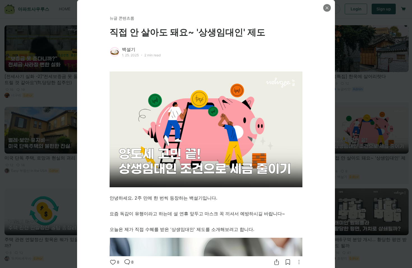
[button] (327, 8)
